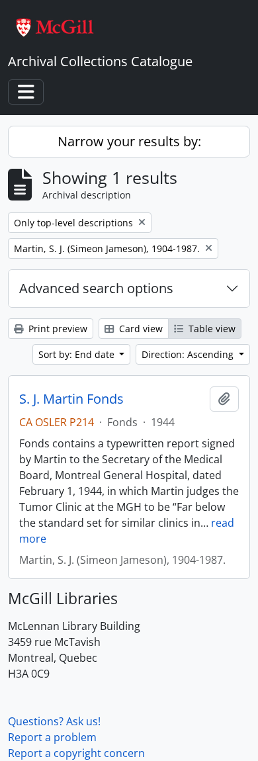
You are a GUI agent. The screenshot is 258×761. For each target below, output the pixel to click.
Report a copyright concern (76, 753)
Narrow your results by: (129, 141)
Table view (211, 328)
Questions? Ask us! (54, 721)
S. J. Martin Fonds (71, 399)
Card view (139, 328)
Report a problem (52, 737)
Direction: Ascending (189, 354)
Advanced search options (96, 288)
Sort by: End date (77, 354)
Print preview (56, 328)
